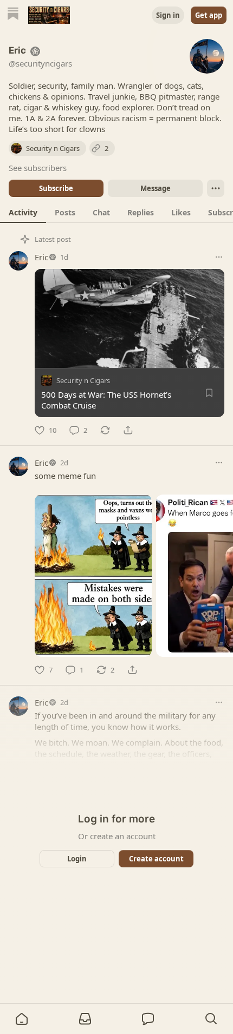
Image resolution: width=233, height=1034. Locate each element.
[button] (21, 1019)
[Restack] (105, 430)
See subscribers (38, 167)
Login (77, 859)
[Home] (13, 15)
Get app (208, 15)
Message (155, 188)
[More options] (219, 257)
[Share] (128, 430)
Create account (156, 859)
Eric (41, 257)
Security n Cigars (83, 380)
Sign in (168, 15)
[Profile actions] (215, 188)
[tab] (23, 212)
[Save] (209, 392)
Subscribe (56, 188)
